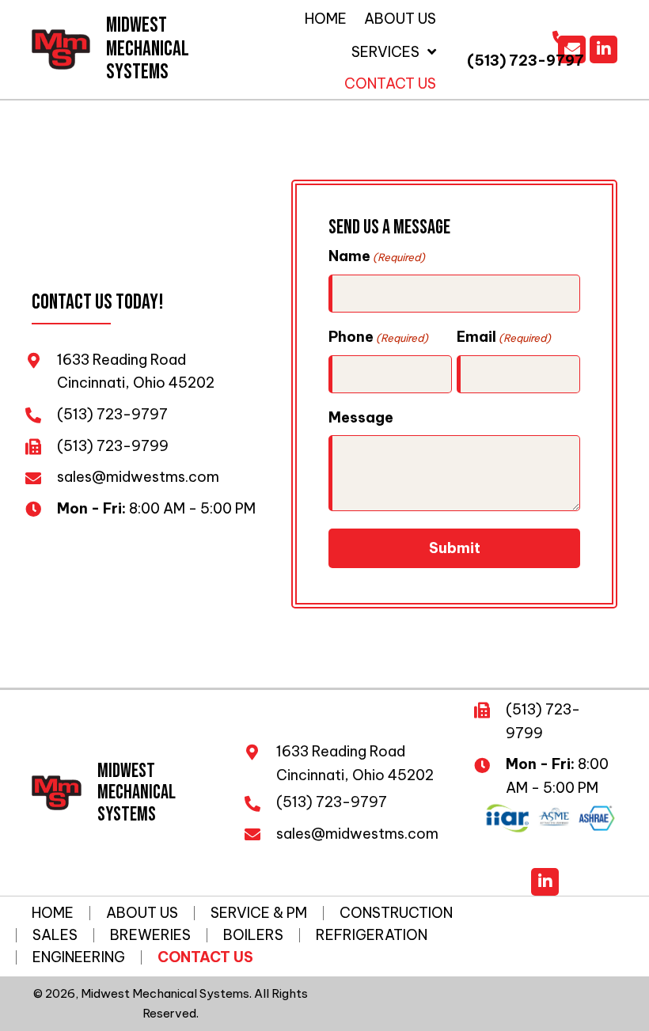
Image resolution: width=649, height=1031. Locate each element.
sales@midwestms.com (139, 477)
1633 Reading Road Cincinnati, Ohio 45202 (355, 763)
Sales (55, 935)
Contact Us (205, 957)
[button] (603, 49)
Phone (378, 337)
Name (376, 256)
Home (53, 913)
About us (142, 913)
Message (360, 417)
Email (504, 337)
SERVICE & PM (259, 913)
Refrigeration (371, 935)
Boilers (253, 935)
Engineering (78, 957)
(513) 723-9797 (525, 60)
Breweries (150, 935)
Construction (396, 913)
